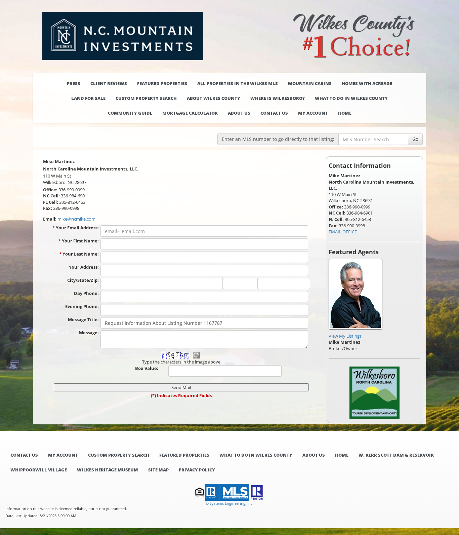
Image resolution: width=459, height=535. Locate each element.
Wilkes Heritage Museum (107, 470)
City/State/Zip (83, 280)
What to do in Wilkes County (351, 98)
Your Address (84, 267)
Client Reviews (108, 83)
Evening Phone (82, 306)
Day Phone (86, 293)
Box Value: (146, 368)
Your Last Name (80, 254)
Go (415, 139)
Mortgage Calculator (190, 113)
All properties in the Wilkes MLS (237, 83)
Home (344, 113)
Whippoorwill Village (38, 470)
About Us (239, 113)
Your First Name (80, 241)
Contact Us (274, 113)
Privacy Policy (197, 470)
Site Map (158, 470)
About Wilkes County (213, 98)
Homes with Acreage (367, 83)
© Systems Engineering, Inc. (229, 503)
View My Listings (345, 336)
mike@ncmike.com (76, 219)
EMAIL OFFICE (343, 232)
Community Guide (130, 113)
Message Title (83, 319)
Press (73, 83)
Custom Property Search (146, 98)
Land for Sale (88, 98)
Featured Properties (162, 83)
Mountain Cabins (310, 83)
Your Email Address (77, 228)
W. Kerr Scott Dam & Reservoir (396, 455)
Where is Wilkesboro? (277, 98)
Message (89, 333)
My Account (313, 113)
